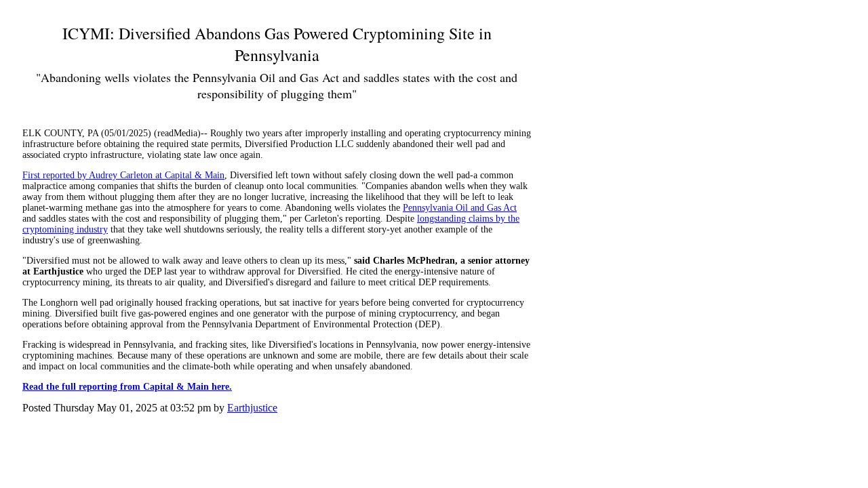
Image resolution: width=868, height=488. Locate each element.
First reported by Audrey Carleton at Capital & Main (123, 175)
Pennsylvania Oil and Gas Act (460, 208)
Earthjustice (252, 407)
